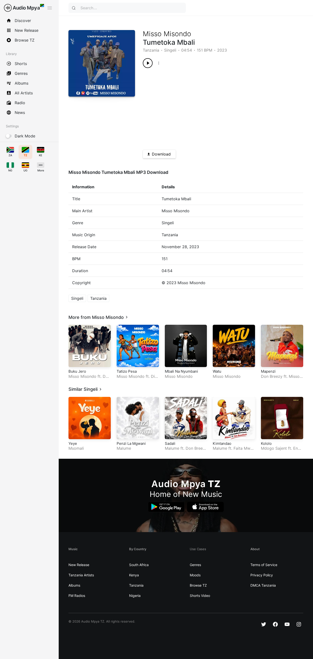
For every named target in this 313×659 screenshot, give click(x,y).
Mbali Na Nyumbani (181, 371)
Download (161, 154)
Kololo (266, 443)
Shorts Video (200, 595)
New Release (78, 565)
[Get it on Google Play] (166, 507)
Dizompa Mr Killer (137, 379)
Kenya (134, 575)
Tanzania (151, 50)
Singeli (170, 50)
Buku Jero (77, 371)
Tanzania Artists (81, 575)
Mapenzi (268, 371)
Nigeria (135, 595)
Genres (195, 565)
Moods (195, 575)
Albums (74, 585)
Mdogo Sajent (274, 448)
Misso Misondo (167, 34)
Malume (124, 448)
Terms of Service (263, 565)
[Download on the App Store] (205, 507)
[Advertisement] (215, 107)
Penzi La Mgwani (131, 443)
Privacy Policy (261, 575)
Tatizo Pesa (127, 371)
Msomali (76, 448)
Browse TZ (198, 585)
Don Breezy (271, 376)
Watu (217, 371)
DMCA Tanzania (263, 585)
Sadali (170, 443)
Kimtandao (222, 443)
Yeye (72, 443)
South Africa (139, 565)
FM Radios (76, 595)
